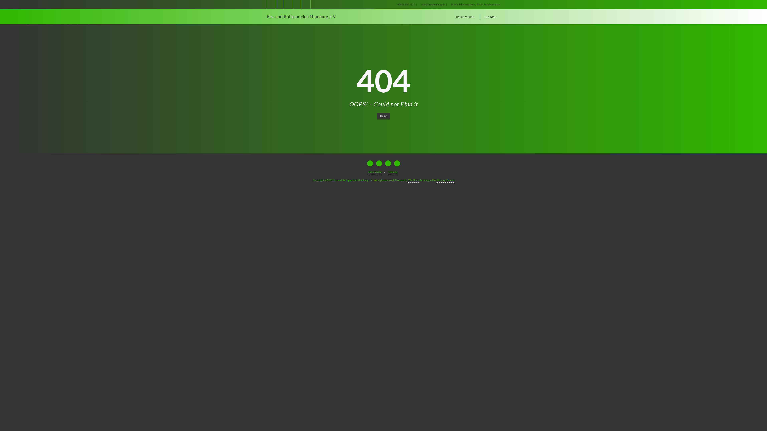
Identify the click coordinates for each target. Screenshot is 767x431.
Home (383, 116)
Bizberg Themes (445, 180)
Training (392, 171)
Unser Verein (375, 171)
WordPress (413, 180)
